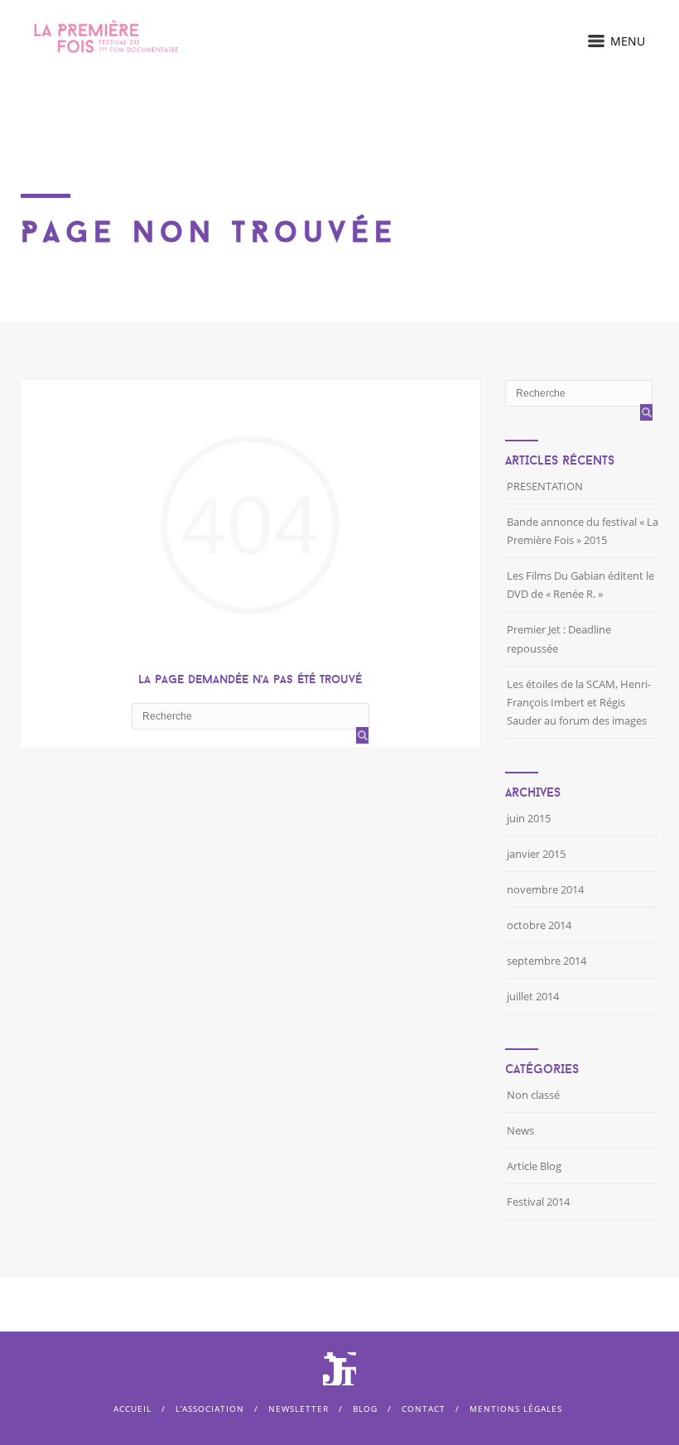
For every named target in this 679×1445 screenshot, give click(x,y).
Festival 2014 (538, 1201)
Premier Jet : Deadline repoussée (559, 638)
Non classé (533, 1094)
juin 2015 (529, 818)
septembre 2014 (546, 960)
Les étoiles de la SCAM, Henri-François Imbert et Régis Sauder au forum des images (579, 702)
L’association (210, 1408)
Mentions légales (516, 1408)
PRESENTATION (545, 486)
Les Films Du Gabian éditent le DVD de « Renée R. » (580, 584)
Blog (365, 1408)
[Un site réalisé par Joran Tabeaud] (339, 1378)
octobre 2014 (539, 925)
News (520, 1130)
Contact (423, 1408)
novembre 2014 (545, 889)
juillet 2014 (533, 996)
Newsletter (298, 1408)
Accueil (132, 1408)
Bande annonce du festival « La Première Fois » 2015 (582, 530)
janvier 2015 (536, 853)
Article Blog (534, 1165)
